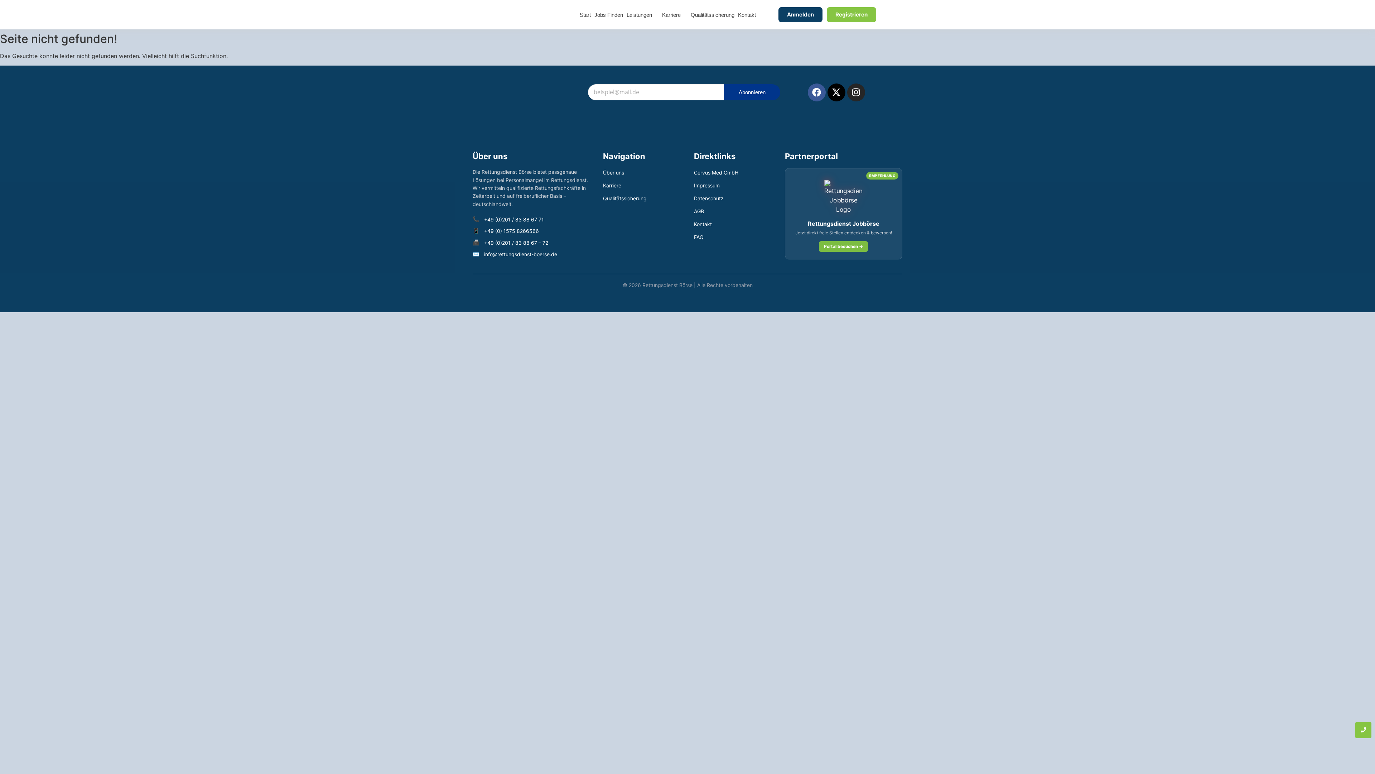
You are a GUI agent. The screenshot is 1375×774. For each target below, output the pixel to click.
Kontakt (703, 224)
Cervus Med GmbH (716, 172)
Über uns (613, 172)
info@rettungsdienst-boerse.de (520, 254)
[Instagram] (856, 92)
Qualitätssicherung (625, 198)
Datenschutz (709, 198)
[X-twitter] (836, 92)
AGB (699, 211)
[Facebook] (817, 92)
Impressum (707, 185)
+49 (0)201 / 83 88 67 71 (514, 219)
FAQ (699, 237)
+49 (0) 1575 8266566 (511, 231)
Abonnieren (752, 92)
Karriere (612, 185)
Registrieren (851, 14)
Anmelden (800, 14)
